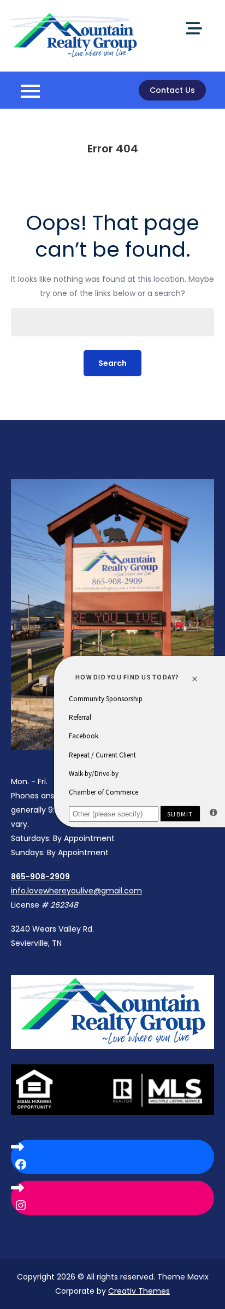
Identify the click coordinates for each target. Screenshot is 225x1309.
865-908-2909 (40, 876)
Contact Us (172, 90)
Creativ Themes (139, 1291)
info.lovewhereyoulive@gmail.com (76, 890)
